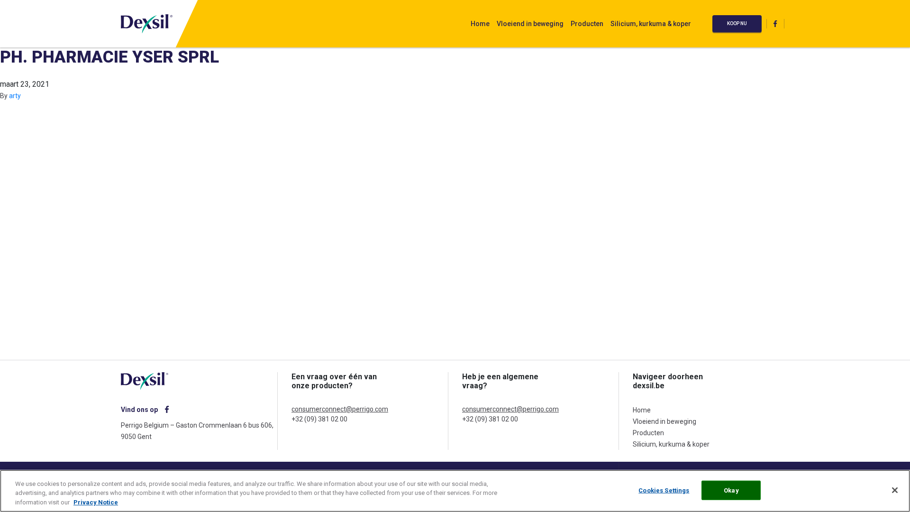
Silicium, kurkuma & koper (650, 23)
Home (480, 23)
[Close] (894, 490)
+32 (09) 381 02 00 (319, 419)
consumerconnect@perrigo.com (339, 409)
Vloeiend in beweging (530, 23)
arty (15, 96)
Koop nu (737, 23)
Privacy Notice (95, 502)
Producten (587, 23)
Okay (731, 490)
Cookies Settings (663, 490)
